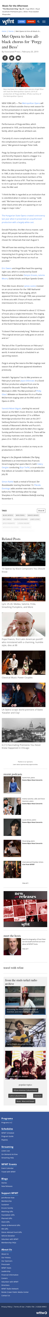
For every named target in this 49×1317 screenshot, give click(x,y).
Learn (15, 764)
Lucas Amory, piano (29, 820)
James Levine (30, 286)
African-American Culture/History (25, 1090)
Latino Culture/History (17, 1096)
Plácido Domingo (9, 531)
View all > (25, 883)
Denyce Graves (30, 275)
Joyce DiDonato (28, 380)
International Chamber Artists (32, 862)
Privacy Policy (6, 1307)
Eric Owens (7, 268)
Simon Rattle (7, 481)
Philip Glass (26, 527)
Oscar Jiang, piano (28, 841)
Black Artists (8, 515)
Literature (37, 1096)
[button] (38, 21)
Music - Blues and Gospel (25, 1101)
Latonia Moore (23, 523)
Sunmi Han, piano (28, 777)
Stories (11, 31)
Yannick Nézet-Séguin (11, 408)
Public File (30, 1307)
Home (4, 31)
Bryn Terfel (24, 467)
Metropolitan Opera (31, 103)
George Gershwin (20, 519)
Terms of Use (19, 1307)
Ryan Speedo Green (26, 531)
